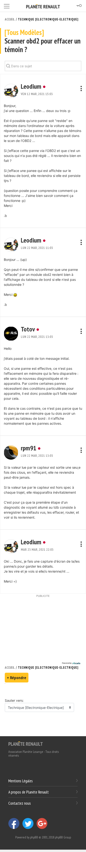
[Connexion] (79, 6)
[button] (11, 91)
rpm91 (28, 447)
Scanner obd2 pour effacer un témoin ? (43, 41)
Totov (28, 329)
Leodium (31, 86)
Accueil (10, 19)
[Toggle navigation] (6, 5)
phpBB (34, 837)
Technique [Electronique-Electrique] (48, 19)
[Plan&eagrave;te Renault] (25, 743)
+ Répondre (16, 677)
